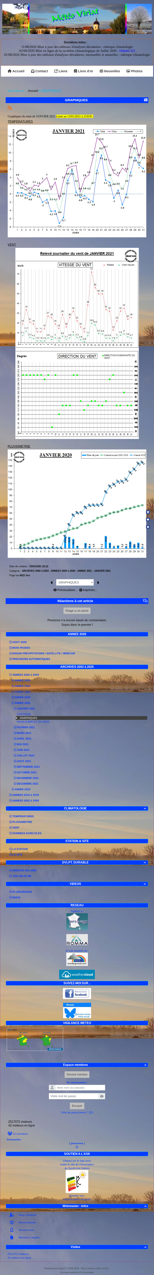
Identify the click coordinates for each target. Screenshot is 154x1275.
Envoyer (77, 1105)
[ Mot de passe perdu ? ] (77, 1112)
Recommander (27, 1222)
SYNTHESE (24, 714)
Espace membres (105, 1064)
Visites (108, 1247)
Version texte (26, 1229)
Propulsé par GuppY (55, 1268)
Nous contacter (27, 1214)
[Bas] (148, 527)
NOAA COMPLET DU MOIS (33, 721)
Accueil (33, 90)
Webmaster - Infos (104, 1206)
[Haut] (148, 512)
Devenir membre (77, 1074)
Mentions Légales (29, 1237)
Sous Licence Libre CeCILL (95, 1268)
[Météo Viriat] (77, 18)
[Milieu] (148, 519)
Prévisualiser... (67, 590)
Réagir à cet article (77, 610)
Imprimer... (89, 590)
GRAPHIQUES (28, 717)
